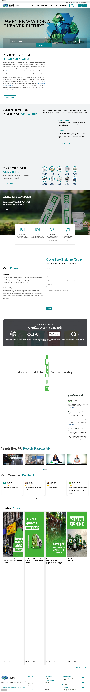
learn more (10, 97)
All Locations (30, 685)
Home (28, 678)
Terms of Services (48, 684)
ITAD (37, 5)
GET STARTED (72, 41)
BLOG (33, 5)
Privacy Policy (47, 682)
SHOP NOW (9, 209)
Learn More (10, 183)
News (5, 661)
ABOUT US (26, 5)
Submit (49, 308)
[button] (43, 469)
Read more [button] (71, 493)
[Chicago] (30, 140)
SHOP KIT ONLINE (44, 45)
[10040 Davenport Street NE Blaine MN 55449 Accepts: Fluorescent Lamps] (24, 136)
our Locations (65, 143)
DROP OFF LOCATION (61, 5)
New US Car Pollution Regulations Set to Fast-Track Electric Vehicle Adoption (34, 560)
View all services (47, 678)
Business (49, 286)
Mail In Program (30, 683)
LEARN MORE (71, 407)
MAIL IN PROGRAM (47, 5)
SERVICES (18, 5)
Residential (50, 284)
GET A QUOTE (82, 5)
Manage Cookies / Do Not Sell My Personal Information (52, 688)
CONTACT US (73, 5)
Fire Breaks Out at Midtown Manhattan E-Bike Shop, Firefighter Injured (13, 560)
